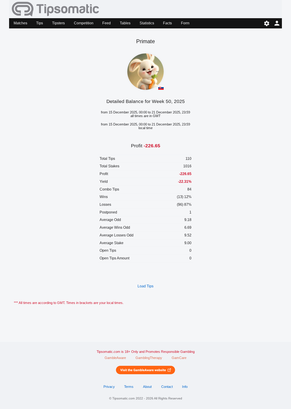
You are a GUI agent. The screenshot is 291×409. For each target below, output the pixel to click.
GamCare (179, 358)
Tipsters (58, 23)
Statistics (147, 23)
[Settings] (266, 23)
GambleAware (115, 358)
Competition (83, 23)
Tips (39, 23)
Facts (167, 23)
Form (185, 23)
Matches (20, 23)
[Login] (277, 23)
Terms (128, 387)
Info (185, 387)
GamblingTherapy (148, 358)
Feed (106, 23)
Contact (167, 387)
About (147, 387)
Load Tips (145, 286)
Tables (125, 23)
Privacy (109, 387)
